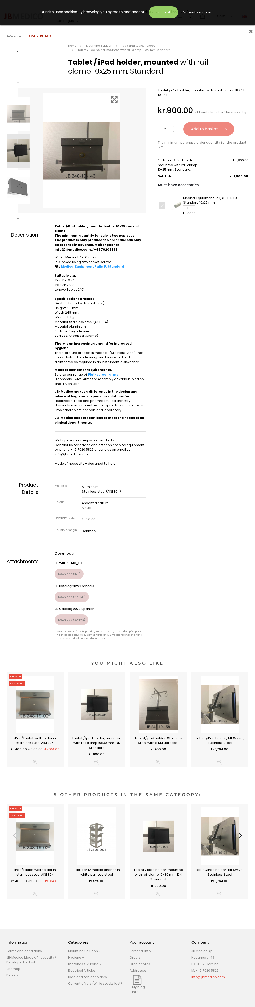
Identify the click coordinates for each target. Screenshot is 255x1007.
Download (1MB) (69, 574)
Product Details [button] (28, 489)
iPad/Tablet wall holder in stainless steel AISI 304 (35, 740)
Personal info (140, 951)
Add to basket (205, 128)
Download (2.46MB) (71, 597)
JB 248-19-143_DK (68, 563)
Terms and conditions (24, 951)
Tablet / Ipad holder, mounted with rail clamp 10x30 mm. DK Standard (96, 743)
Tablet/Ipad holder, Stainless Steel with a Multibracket (158, 740)
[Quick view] (35, 762)
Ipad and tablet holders (87, 977)
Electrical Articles (82, 970)
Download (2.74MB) (71, 620)
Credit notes (140, 964)
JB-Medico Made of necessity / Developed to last (31, 959)
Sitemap (13, 969)
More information (197, 12)
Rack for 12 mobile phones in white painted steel (97, 872)
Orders (135, 957)
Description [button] (24, 235)
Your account (142, 942)
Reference (14, 36)
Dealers (12, 975)
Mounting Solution (83, 951)
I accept (163, 12)
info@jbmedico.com (71, 454)
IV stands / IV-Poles (83, 964)
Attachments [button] (23, 561)
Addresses (138, 970)
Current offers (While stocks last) (95, 983)
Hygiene (74, 957)
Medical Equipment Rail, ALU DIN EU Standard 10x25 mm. (210, 200)
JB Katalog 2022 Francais (74, 586)
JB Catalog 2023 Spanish (74, 609)
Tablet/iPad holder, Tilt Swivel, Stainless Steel (219, 740)
